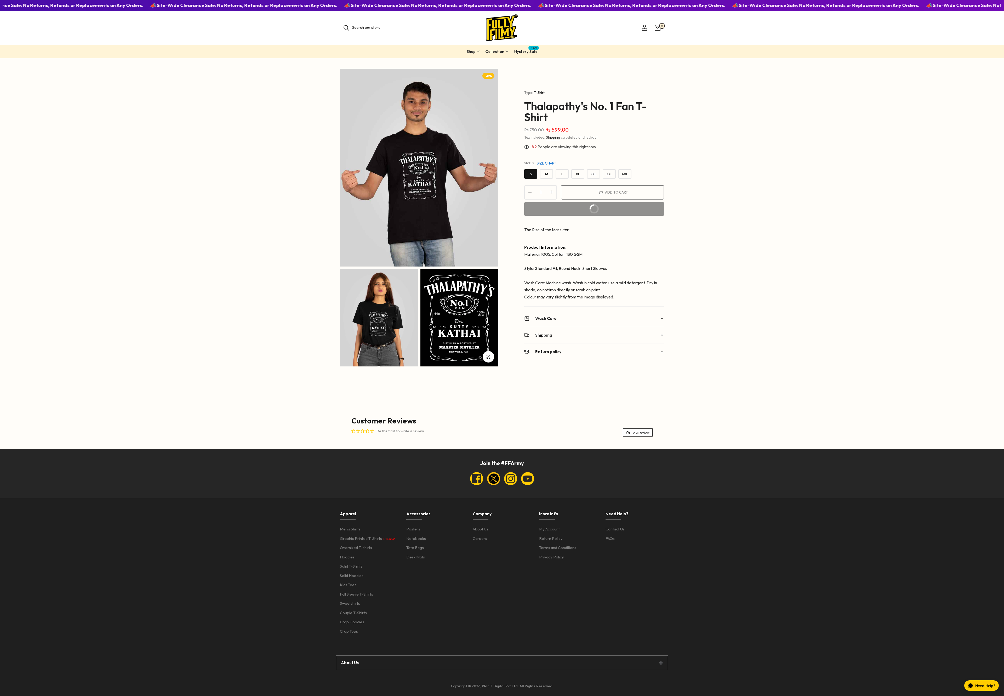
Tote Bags (415, 547)
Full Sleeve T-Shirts (356, 594)
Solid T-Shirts (351, 566)
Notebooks (416, 538)
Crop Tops (349, 631)
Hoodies (347, 556)
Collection (494, 51)
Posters (413, 529)
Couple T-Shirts (353, 612)
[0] (657, 28)
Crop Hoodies (352, 621)
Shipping (553, 137)
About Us (480, 529)
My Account (549, 529)
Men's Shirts (350, 529)
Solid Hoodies (351, 575)
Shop (471, 51)
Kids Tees (348, 584)
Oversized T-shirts (356, 547)
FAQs (610, 538)
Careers (480, 538)
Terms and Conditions (557, 547)
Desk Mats (415, 556)
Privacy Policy (551, 556)
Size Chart (546, 163)
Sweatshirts (350, 603)
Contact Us (615, 529)
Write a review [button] (638, 432)
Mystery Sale (526, 50)
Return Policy (551, 538)
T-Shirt (539, 92)
